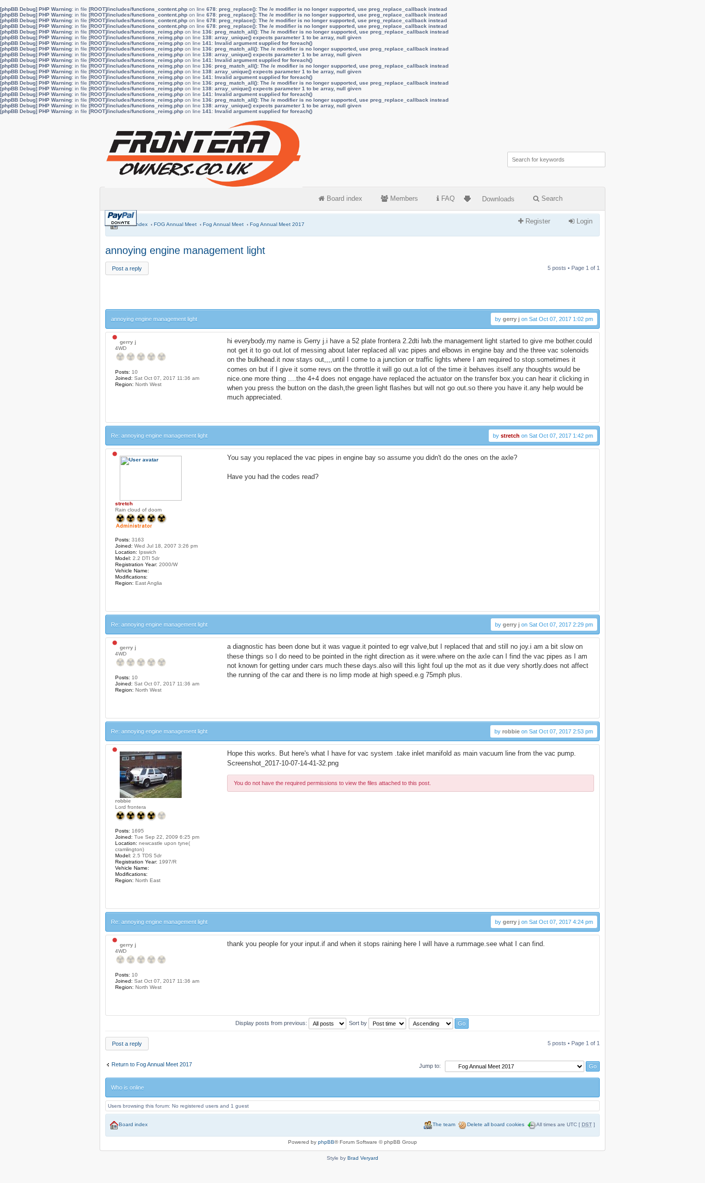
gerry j (511, 319)
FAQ (447, 198)
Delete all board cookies (495, 1124)
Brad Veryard (362, 1158)
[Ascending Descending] (439, 1023)
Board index (343, 198)
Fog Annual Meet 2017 (277, 224)
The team (443, 1124)
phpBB (326, 1142)
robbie (511, 731)
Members (403, 198)
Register (536, 221)
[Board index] (204, 151)
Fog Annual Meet (223, 224)
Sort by (358, 1023)
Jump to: (430, 1066)
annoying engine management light (185, 250)
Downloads (498, 199)
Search (551, 198)
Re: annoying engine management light (159, 436)
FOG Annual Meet (175, 224)
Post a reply (127, 268)
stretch (510, 436)
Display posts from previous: (272, 1023)
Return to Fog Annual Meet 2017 (151, 1064)
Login (583, 221)
